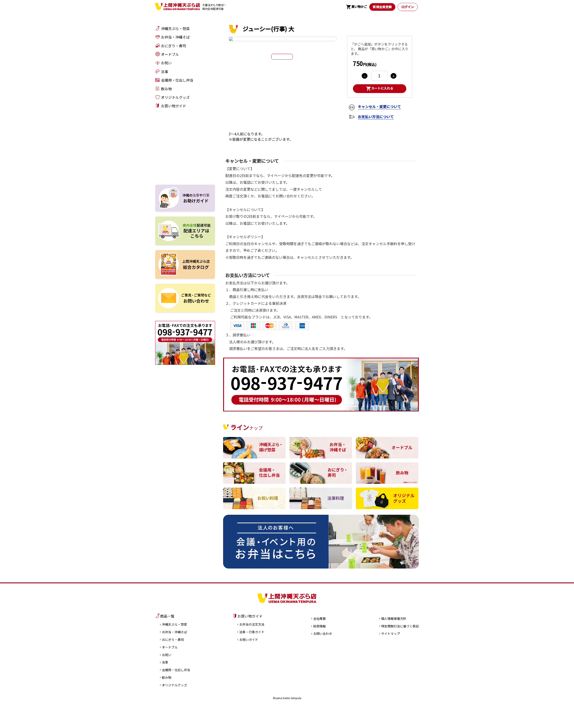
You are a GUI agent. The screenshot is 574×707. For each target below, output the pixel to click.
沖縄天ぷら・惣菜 (174, 624)
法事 (165, 662)
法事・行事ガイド (251, 632)
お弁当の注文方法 (251, 624)
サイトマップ (390, 633)
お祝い (166, 655)
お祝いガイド (248, 639)
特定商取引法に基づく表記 (400, 626)
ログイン (407, 6)
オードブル (170, 647)
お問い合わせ (322, 633)
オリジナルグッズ (174, 685)
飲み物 (166, 677)
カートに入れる (379, 88)
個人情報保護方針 (393, 618)
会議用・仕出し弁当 (176, 670)
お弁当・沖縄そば (174, 632)
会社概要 (319, 618)
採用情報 (319, 626)
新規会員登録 (382, 6)
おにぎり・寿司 (173, 639)
